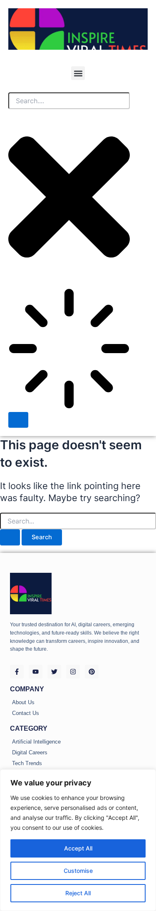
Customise (78, 870)
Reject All (78, 892)
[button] (78, 73)
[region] (78, 840)
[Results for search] (69, 350)
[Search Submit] (10, 537)
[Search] (18, 420)
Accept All (78, 848)
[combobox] (69, 100)
